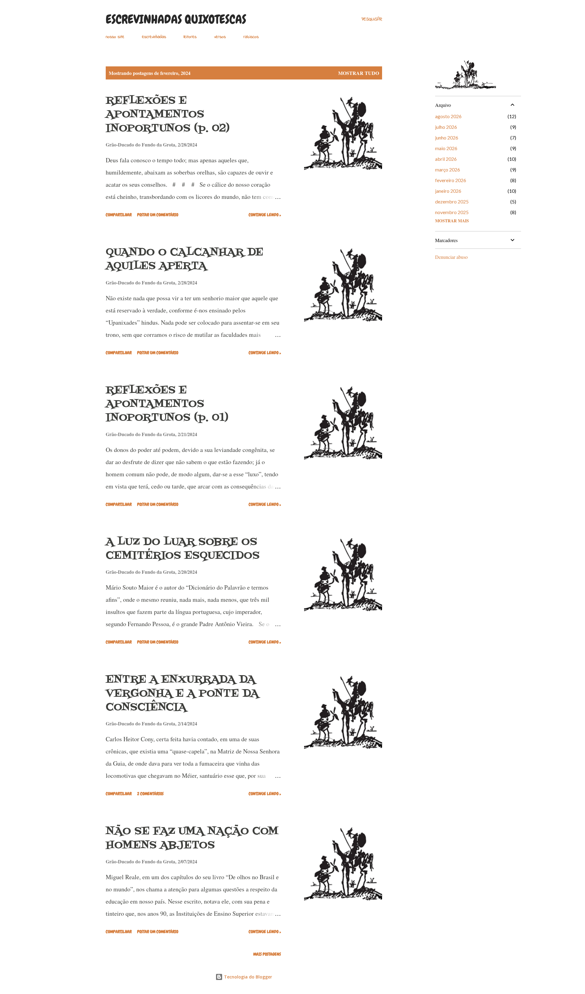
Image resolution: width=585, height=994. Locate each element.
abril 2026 (446, 159)
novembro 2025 (452, 212)
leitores (190, 37)
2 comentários (150, 793)
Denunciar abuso (451, 257)
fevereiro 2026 (450, 180)
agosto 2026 (448, 116)
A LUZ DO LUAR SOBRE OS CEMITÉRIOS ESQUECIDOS (183, 549)
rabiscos (251, 37)
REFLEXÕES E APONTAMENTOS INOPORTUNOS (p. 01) (167, 404)
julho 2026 (446, 127)
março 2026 (447, 169)
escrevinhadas (154, 37)
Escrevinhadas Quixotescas (176, 19)
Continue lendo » (265, 214)
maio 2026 (446, 148)
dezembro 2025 (452, 201)
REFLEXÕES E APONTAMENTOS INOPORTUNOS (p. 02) (168, 114)
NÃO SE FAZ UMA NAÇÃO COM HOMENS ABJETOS (192, 838)
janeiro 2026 (448, 191)
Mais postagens (267, 954)
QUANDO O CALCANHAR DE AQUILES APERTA (184, 259)
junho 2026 (446, 137)
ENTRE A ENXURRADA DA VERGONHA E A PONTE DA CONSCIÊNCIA (182, 693)
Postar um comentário (157, 214)
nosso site (115, 37)
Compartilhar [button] (119, 214)
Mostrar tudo (358, 72)
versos (220, 37)
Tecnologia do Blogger (247, 977)
